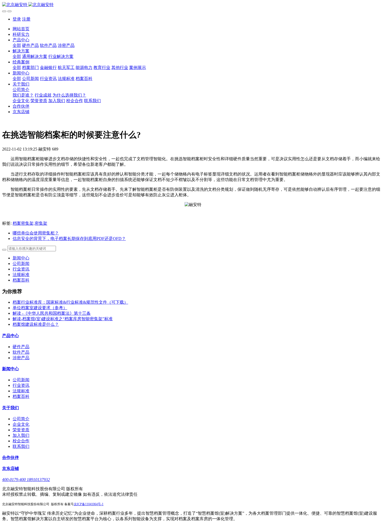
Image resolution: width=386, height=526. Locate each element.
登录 (17, 19)
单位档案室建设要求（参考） (40, 307)
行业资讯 (21, 269)
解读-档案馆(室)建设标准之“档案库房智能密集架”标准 (63, 319)
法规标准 (21, 274)
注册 (26, 19)
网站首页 (21, 29)
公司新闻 (21, 263)
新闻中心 (21, 258)
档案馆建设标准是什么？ (36, 324)
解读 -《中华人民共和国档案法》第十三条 (52, 313)
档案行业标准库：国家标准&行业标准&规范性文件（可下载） (70, 302)
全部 (17, 45)
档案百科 (21, 280)
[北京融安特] (193, 5)
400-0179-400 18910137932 (26, 479)
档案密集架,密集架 (30, 223)
